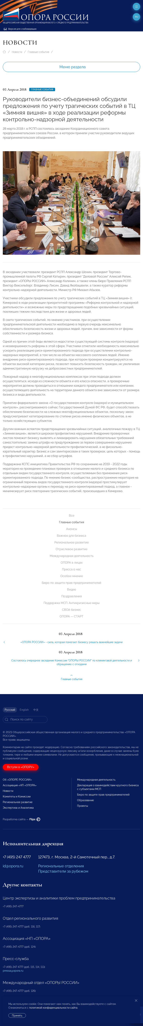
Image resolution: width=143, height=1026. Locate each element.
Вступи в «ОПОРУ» (20, 767)
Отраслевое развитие (71, 549)
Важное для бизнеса (71, 535)
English (24, 709)
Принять (17, 1015)
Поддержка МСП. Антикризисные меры (72, 603)
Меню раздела (72, 67)
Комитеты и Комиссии (17, 796)
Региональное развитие (71, 542)
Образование (85, 800)
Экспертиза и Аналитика (18, 807)
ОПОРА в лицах (71, 562)
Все (71, 515)
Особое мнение (71, 576)
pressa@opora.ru (13, 970)
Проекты (82, 805)
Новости (17, 51)
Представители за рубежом (63, 871)
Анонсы (71, 529)
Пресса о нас (71, 569)
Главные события (38, 51)
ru (136, 17)
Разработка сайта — (19, 819)
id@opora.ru (13, 866)
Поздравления (71, 596)
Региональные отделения (61, 866)
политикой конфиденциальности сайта (53, 1007)
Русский (10, 709)
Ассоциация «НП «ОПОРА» (19, 785)
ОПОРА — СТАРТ (71, 616)
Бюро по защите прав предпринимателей (71, 583)
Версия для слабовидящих (22, 29)
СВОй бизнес (71, 609)
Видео (71, 589)
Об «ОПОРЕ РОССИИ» (17, 779)
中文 (36, 709)
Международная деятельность (71, 556)
